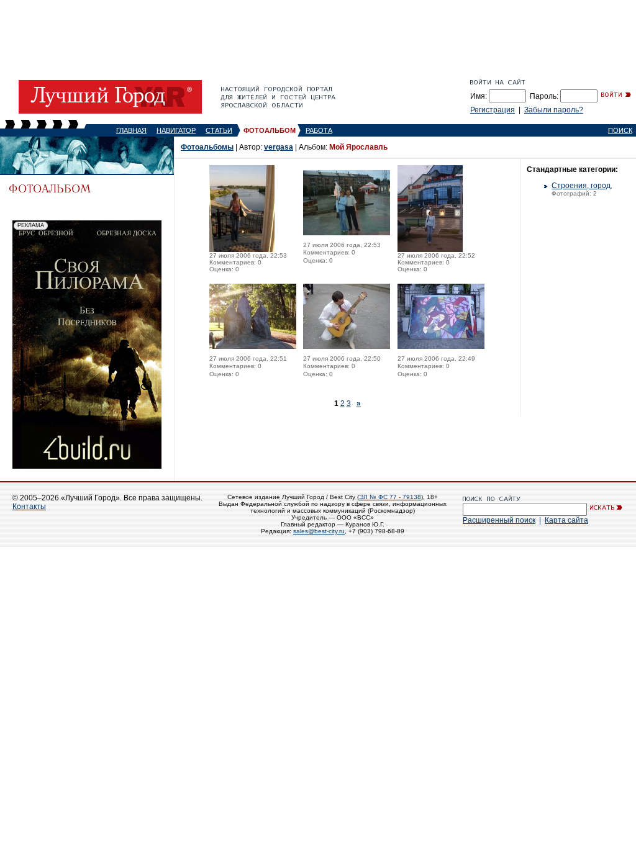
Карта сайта (566, 520)
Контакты (29, 506)
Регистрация (492, 110)
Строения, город (581, 185)
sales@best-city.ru (319, 531)
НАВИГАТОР (176, 130)
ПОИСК (620, 130)
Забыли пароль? (553, 110)
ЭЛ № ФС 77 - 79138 (390, 497)
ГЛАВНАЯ (131, 130)
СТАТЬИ (219, 130)
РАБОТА (319, 130)
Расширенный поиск (499, 520)
